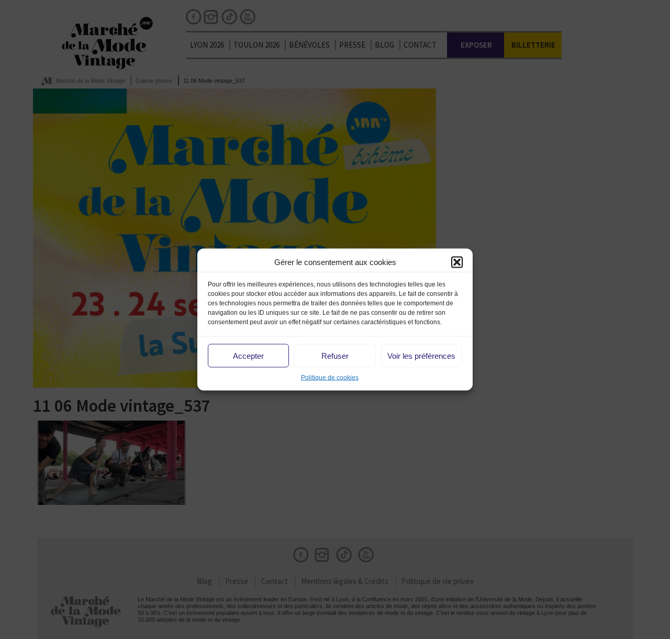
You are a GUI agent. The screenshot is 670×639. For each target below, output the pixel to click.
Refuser (335, 355)
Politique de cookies (330, 377)
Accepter (248, 355)
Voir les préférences (421, 355)
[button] (457, 262)
